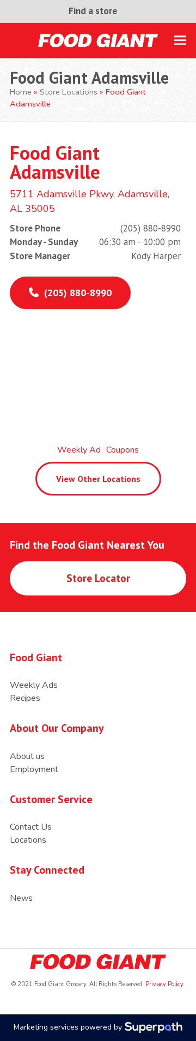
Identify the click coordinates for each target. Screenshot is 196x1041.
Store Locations (68, 91)
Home (21, 91)
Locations (28, 840)
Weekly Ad (79, 450)
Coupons (122, 450)
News (21, 898)
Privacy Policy (163, 984)
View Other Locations (98, 478)
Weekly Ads (34, 685)
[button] (180, 40)
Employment (34, 769)
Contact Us (31, 827)
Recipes (25, 698)
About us (27, 756)
